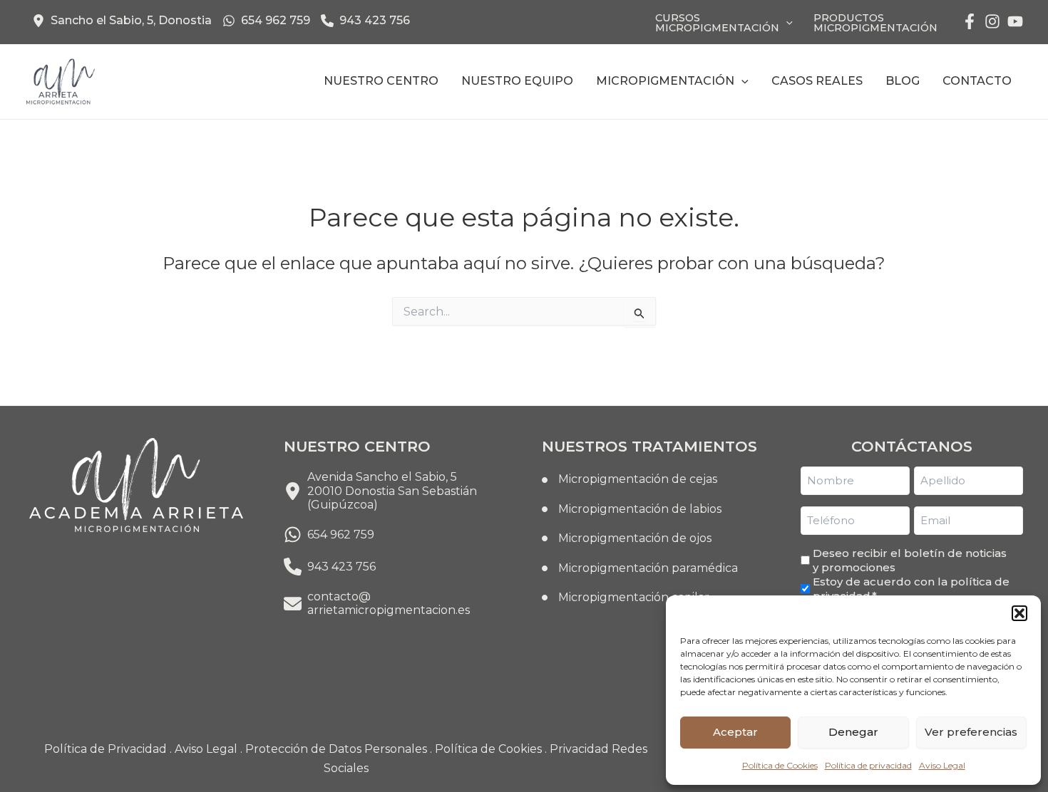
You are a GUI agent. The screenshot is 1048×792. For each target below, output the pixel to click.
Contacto (977, 81)
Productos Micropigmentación (875, 23)
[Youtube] (1015, 21)
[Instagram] (992, 21)
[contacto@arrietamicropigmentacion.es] (377, 603)
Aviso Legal (942, 765)
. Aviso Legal (203, 749)
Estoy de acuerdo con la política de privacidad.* (911, 589)
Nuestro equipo (517, 81)
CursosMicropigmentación (717, 23)
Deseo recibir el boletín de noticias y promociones (910, 560)
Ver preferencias (971, 732)
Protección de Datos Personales (336, 749)
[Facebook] (969, 21)
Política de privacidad (868, 765)
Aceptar (735, 732)
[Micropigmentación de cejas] (629, 479)
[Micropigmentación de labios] (631, 509)
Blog (902, 81)
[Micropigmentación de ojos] (626, 538)
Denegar (853, 732)
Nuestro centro (381, 81)
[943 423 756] (365, 20)
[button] (1019, 613)
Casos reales (817, 81)
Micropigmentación (665, 81)
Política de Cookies (780, 765)
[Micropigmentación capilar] (625, 597)
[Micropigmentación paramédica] (640, 568)
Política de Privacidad (105, 749)
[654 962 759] (266, 20)
